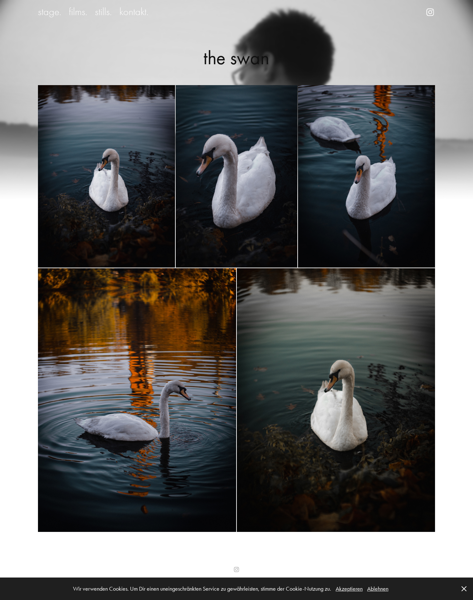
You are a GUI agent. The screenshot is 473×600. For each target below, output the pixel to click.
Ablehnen (377, 588)
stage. (49, 12)
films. (78, 12)
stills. (103, 12)
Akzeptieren (349, 588)
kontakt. (133, 12)
